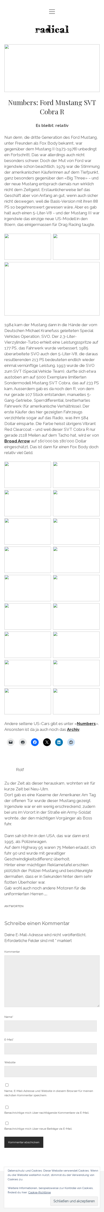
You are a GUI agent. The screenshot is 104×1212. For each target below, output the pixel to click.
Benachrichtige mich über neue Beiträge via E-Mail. (38, 1128)
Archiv (73, 729)
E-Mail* (9, 1039)
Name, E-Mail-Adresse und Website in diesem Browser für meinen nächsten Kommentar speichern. (48, 1093)
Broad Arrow (17, 441)
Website (9, 1062)
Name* (8, 1017)
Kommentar (12, 951)
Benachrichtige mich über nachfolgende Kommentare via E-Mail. (46, 1112)
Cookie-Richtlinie (39, 1192)
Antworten (13, 906)
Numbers (86, 723)
